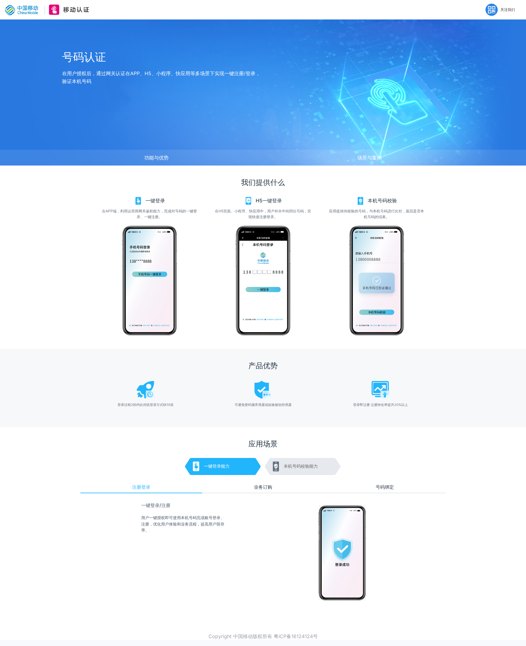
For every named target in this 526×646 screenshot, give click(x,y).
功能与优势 (156, 158)
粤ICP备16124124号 (296, 636)
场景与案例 (369, 158)
